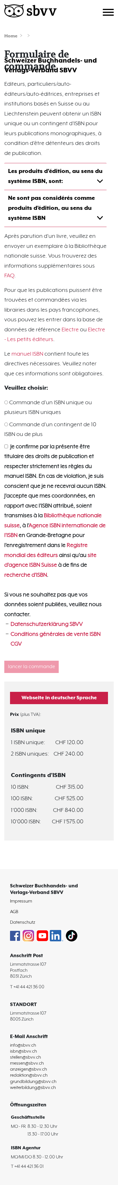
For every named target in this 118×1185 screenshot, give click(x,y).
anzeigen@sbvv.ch (28, 1069)
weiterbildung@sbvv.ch (33, 1087)
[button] (59, 698)
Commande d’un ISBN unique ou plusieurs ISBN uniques (48, 407)
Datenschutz (22, 922)
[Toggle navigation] (110, 11)
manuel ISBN (27, 354)
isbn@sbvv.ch (23, 1051)
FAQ (9, 275)
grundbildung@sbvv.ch (33, 1081)
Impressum (21, 901)
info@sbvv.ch (23, 1045)
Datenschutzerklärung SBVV (47, 624)
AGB (14, 911)
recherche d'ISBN (25, 575)
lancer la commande (31, 667)
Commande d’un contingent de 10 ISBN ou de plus (50, 429)
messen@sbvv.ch (27, 1063)
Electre (70, 329)
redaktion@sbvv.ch (29, 1075)
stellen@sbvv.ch (25, 1057)
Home (10, 36)
